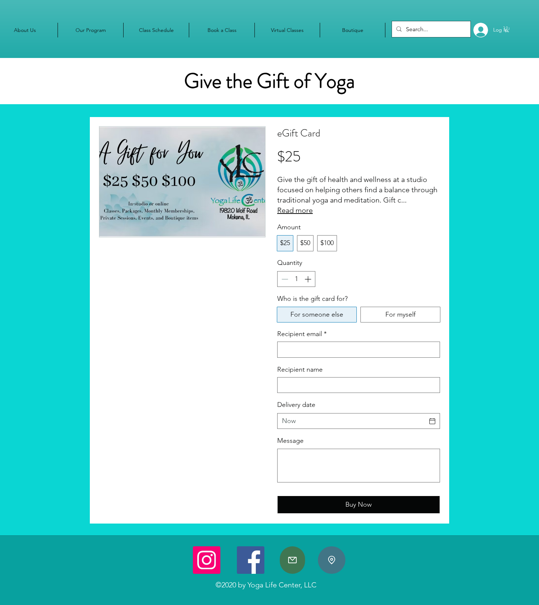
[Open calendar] (432, 421)
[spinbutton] (296, 279)
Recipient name (300, 369)
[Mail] (292, 560)
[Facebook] (250, 560)
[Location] (331, 560)
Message (290, 441)
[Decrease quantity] (284, 279)
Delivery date (296, 405)
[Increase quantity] (308, 279)
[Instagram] (206, 560)
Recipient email (302, 334)
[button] (506, 29)
